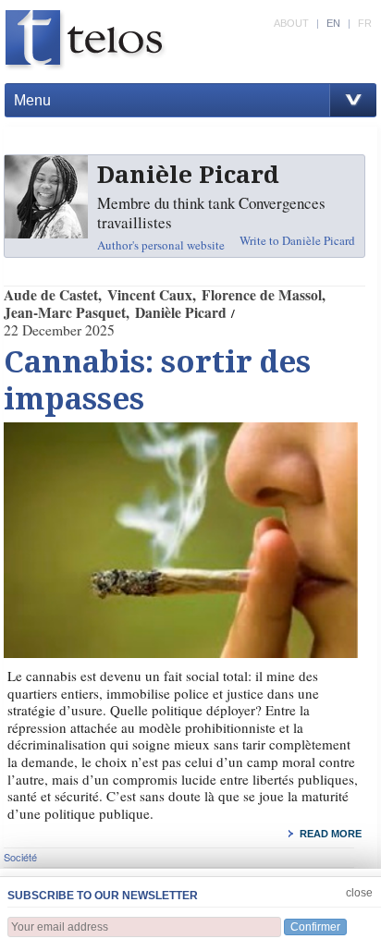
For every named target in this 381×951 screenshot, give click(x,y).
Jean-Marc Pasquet (65, 312)
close (359, 892)
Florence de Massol (262, 295)
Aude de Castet (51, 295)
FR (365, 23)
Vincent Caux (149, 295)
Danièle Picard (181, 312)
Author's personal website (161, 245)
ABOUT (291, 23)
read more (331, 833)
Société (20, 856)
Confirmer (315, 927)
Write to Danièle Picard (297, 240)
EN (333, 23)
